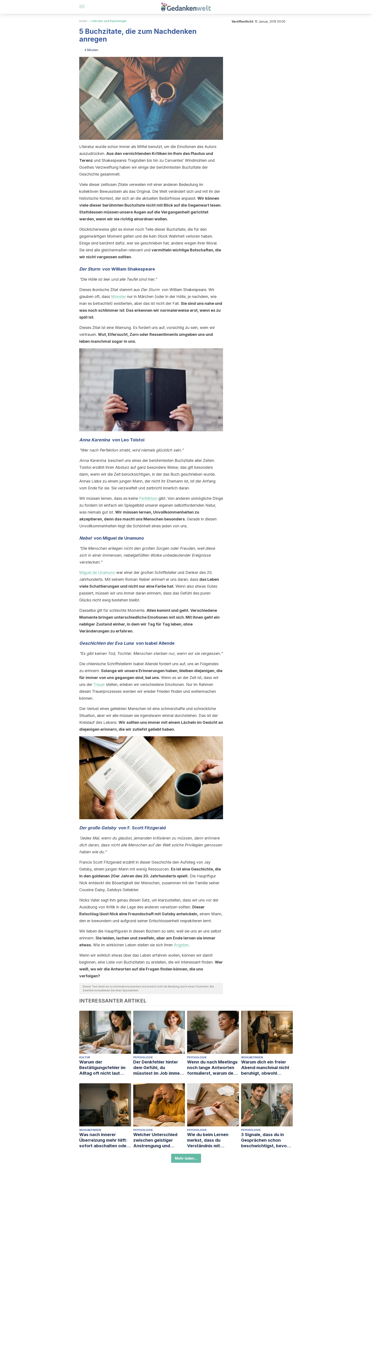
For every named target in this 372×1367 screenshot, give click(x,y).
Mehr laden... (186, 1158)
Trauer (99, 684)
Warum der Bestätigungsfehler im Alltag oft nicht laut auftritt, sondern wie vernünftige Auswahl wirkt (102, 1067)
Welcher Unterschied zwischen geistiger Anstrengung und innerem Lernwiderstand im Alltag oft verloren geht (158, 1140)
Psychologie (143, 1057)
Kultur (83, 21)
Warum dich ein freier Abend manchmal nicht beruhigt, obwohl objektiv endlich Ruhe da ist (267, 1067)
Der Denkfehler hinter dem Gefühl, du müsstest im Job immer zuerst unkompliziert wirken (157, 1067)
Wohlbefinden (252, 1057)
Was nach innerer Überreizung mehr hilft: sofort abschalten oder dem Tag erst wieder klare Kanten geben (103, 1140)
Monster (118, 296)
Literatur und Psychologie (109, 21)
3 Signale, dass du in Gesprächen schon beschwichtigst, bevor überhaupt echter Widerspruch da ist (264, 1140)
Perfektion (148, 498)
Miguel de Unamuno (97, 572)
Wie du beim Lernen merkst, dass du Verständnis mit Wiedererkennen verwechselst (207, 1140)
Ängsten (181, 945)
